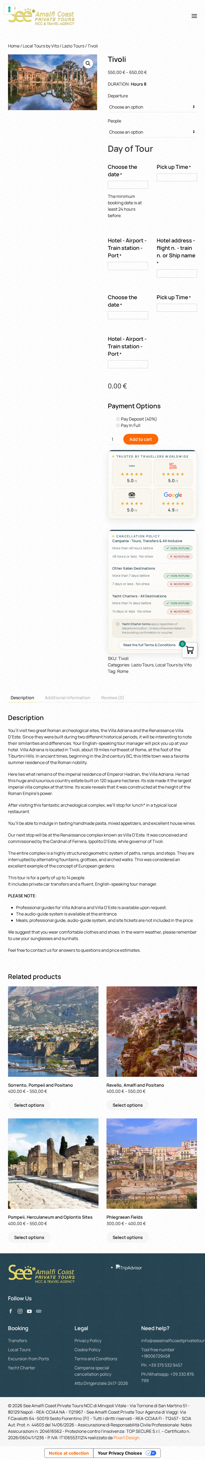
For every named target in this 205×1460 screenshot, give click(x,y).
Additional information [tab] (67, 698)
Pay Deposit (138, 419)
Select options (29, 1105)
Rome (122, 671)
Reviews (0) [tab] (112, 698)
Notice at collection (69, 1453)
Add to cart (140, 439)
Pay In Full (130, 425)
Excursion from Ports (28, 1359)
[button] (194, 16)
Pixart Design (126, 1438)
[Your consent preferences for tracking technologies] (9, 9)
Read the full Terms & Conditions (149, 645)
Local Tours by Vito (41, 46)
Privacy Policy (87, 1340)
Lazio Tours (73, 46)
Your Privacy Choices (120, 1453)
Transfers (17, 1340)
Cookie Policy (87, 1350)
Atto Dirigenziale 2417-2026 (101, 1383)
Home (13, 46)
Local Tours (19, 1350)
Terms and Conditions (95, 1359)
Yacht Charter (21, 1368)
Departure (118, 96)
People (114, 121)
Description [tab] (22, 698)
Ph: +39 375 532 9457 (161, 1365)
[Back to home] (42, 16)
